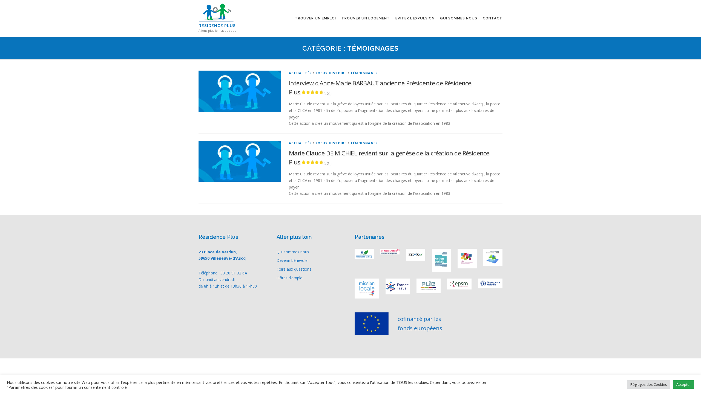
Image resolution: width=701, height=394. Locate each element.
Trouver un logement (365, 18)
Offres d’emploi (290, 277)
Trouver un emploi (315, 18)
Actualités (300, 73)
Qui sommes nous (458, 18)
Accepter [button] (683, 384)
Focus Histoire (331, 73)
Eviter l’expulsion (415, 18)
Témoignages (364, 73)
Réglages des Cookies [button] (648, 384)
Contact (492, 18)
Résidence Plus (217, 26)
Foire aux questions (294, 269)
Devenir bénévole (292, 260)
